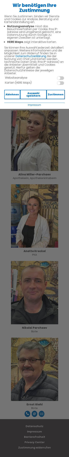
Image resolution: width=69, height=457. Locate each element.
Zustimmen (56, 94)
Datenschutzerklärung (31, 56)
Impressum (34, 105)
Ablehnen (12, 94)
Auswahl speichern (33, 94)
